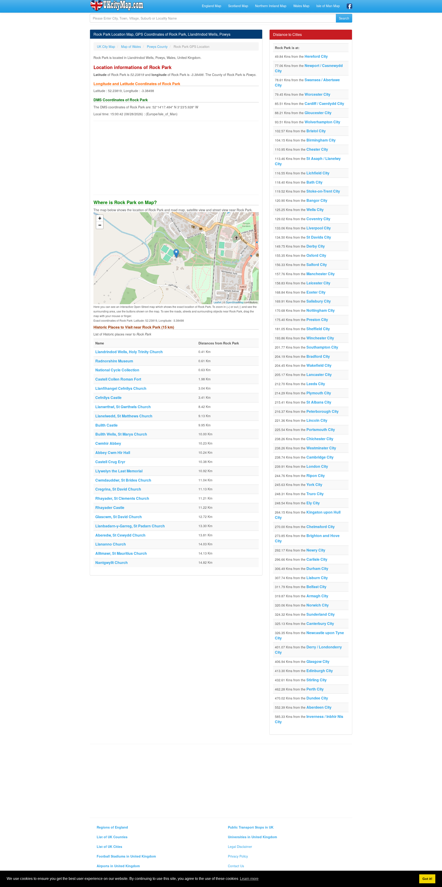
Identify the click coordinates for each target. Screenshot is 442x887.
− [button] (99, 225)
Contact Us (236, 866)
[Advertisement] (176, 158)
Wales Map (301, 5)
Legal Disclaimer (240, 846)
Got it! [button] (427, 879)
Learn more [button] (249, 879)
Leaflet (217, 302)
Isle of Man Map (328, 5)
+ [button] (99, 218)
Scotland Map (238, 5)
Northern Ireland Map (270, 5)
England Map (211, 5)
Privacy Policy (238, 856)
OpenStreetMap (235, 302)
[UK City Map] (117, 5)
